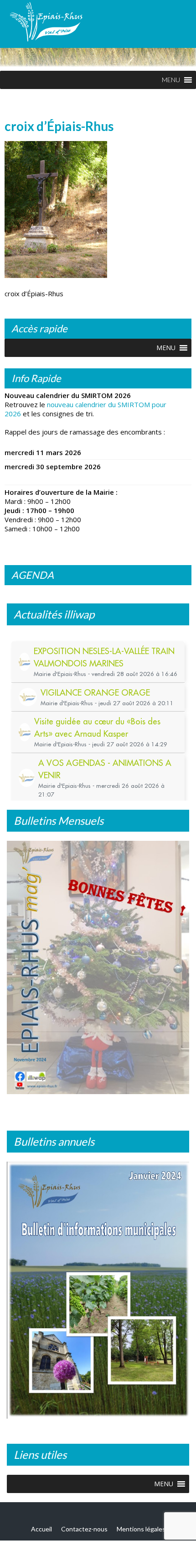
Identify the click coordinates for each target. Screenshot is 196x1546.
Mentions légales (141, 1528)
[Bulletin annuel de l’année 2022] (98, 1293)
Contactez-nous (84, 1528)
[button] (171, 80)
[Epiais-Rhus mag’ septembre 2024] (98, 971)
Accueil (41, 1528)
